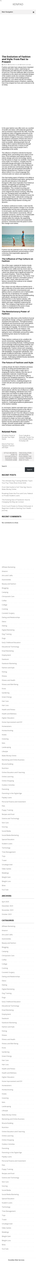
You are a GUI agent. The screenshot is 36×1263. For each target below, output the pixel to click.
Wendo (5, 64)
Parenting (5, 789)
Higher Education (8, 718)
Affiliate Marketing (8, 567)
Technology (6, 848)
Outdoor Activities (8, 785)
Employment (6, 655)
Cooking (5, 609)
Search (4, 466)
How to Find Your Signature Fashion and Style (8, 445)
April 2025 (5, 902)
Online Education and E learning (13, 772)
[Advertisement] (18, 36)
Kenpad (18, 4)
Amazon (5, 571)
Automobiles (6, 580)
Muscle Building (7, 764)
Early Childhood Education (11, 642)
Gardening (5, 693)
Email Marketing (8, 651)
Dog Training (7, 634)
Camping (5, 592)
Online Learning (7, 777)
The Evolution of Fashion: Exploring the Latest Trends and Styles (25, 456)
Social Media (6, 831)
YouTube (5, 890)
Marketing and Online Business (13, 760)
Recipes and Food (8, 814)
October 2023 (7, 914)
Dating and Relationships (11, 617)
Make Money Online (9, 756)
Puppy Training (7, 810)
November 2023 (7, 910)
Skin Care (5, 823)
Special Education (8, 839)
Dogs (4, 638)
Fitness (4, 676)
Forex (4, 689)
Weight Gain (6, 877)
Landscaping (6, 747)
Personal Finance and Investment (14, 802)
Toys (3, 856)
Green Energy (7, 697)
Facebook (5, 659)
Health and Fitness (8, 709)
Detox (4, 621)
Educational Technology (10, 647)
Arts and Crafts (7, 575)
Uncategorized (7, 865)
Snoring (5, 827)
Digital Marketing (8, 630)
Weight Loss (6, 881)
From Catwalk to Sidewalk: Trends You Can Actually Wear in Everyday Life (26, 438)
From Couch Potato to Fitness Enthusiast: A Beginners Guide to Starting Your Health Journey (17, 508)
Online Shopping (8, 781)
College (4, 605)
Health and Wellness (9, 714)
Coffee (4, 601)
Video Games (6, 869)
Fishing (4, 672)
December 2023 (7, 906)
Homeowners (7, 726)
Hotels (4, 735)
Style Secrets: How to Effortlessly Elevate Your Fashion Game (10, 456)
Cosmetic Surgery (8, 613)
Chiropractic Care (8, 596)
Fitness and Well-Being (10, 684)
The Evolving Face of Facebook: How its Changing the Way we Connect (16, 501)
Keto (3, 743)
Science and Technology (10, 818)
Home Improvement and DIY (12, 722)
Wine (3, 885)
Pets (3, 806)
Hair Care (5, 701)
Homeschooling (7, 730)
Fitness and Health (8, 680)
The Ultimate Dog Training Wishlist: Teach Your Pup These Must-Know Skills (17, 482)
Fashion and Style (26, 64)
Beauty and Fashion (9, 584)
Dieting (4, 626)
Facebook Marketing (9, 663)
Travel (4, 860)
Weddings (5, 873)
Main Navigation (7, 12)
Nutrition (5, 768)
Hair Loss (5, 705)
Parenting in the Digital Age (12, 793)
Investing (5, 739)
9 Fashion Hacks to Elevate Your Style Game (8, 437)
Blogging (5, 588)
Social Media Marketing (10, 835)
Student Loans (7, 844)
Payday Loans (7, 797)
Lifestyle (5, 751)
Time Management (9, 852)
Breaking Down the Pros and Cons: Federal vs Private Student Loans (17, 494)
